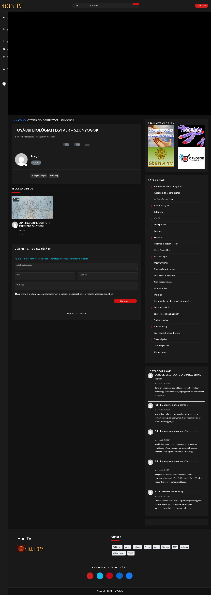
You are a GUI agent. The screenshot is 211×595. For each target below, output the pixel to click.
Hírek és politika (162, 250)
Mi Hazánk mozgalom (164, 275)
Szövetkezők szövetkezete (167, 333)
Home (14, 120)
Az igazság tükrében (45, 136)
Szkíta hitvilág (160, 326)
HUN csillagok (160, 256)
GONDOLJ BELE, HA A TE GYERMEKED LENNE (178, 374)
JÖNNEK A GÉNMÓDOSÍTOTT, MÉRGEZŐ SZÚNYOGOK (34, 225)
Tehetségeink (160, 339)
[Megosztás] (87, 145)
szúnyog (54, 175)
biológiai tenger (39, 175)
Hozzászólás (125, 301)
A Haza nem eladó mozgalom (168, 186)
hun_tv (35, 156)
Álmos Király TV (162, 205)
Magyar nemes (161, 262)
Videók (22, 120)
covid (127, 547)
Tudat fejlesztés (161, 345)
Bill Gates (117, 547)
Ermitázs (158, 231)
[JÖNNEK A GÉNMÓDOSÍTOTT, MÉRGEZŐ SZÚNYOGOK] (32, 207)
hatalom (137, 547)
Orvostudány (160, 288)
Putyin (147, 547)
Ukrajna (165, 547)
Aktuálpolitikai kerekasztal (167, 192)
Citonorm (158, 212)
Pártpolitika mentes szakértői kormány (172, 301)
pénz (156, 547)
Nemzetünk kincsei (163, 282)
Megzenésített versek (164, 269)
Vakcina (184, 547)
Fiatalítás (158, 237)
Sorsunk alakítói (161, 307)
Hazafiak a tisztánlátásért (166, 243)
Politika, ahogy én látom (167, 405)
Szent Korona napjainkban (166, 313)
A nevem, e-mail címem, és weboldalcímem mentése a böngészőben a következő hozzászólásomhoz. (65, 294)
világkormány (118, 553)
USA (175, 547)
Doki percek (160, 224)
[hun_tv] (4, 84)
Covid (157, 218)
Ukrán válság (160, 352)
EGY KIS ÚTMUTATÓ (165, 491)
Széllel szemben (161, 320)
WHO (130, 553)
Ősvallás (158, 294)
